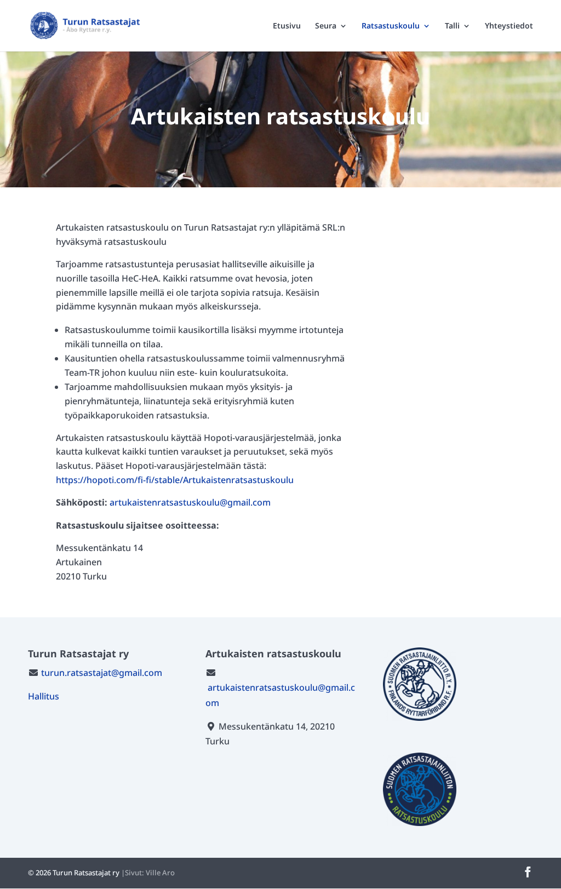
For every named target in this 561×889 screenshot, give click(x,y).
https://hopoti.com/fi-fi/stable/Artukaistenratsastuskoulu (175, 480)
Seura (325, 26)
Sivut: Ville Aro (150, 872)
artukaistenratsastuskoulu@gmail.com (190, 502)
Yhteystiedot (509, 26)
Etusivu (287, 26)
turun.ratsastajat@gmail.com (101, 673)
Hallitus (43, 696)
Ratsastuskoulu (391, 26)
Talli (452, 26)
